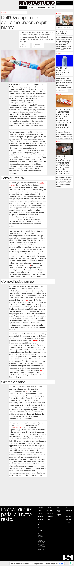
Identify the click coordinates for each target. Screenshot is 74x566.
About (22, 7)
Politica (40, 525)
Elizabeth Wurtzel (16, 427)
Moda (39, 522)
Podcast (51, 7)
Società (3, 12)
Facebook (68, 516)
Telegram (68, 522)
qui (41, 370)
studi (28, 391)
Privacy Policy (59, 511)
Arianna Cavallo (62, 90)
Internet (40, 516)
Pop (39, 528)
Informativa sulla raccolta (20, 564)
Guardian (35, 341)
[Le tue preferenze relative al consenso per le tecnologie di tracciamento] (71, 563)
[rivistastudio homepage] (37, 3)
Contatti (50, 513)
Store (31, 7)
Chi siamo (50, 510)
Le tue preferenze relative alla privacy (45, 564)
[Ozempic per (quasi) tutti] (64, 31)
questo (26, 300)
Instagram (69, 510)
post (29, 265)
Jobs (48, 519)
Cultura (40, 513)
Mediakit (50, 516)
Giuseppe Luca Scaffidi (64, 27)
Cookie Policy (59, 515)
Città (39, 510)
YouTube (68, 519)
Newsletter (42, 7)
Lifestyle (40, 519)
